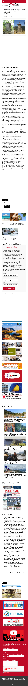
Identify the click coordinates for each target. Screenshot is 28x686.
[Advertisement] (14, 51)
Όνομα (4, 652)
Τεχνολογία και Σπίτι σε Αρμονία (5, 238)
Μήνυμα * (5, 273)
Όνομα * (5, 278)
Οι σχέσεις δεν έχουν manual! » (14, 244)
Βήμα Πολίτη (13, 678)
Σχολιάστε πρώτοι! (8, 16)
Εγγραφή (4, 582)
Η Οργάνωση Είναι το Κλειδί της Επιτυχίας (13, 223)
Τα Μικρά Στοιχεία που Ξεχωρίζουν (13, 238)
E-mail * (4, 282)
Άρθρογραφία (7, 205)
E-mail (4, 658)
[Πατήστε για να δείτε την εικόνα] (14, 27)
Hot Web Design (20, 679)
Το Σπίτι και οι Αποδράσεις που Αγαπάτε (21, 223)
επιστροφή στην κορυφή (7, 293)
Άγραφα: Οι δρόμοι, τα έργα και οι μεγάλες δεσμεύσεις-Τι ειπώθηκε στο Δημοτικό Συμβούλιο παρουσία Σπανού (14, 532)
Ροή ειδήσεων (14, 684)
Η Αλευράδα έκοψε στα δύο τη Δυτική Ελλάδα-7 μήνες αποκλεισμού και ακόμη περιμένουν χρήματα (14, 519)
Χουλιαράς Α (7, 207)
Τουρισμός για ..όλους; (5, 222)
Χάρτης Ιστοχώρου (21, 678)
